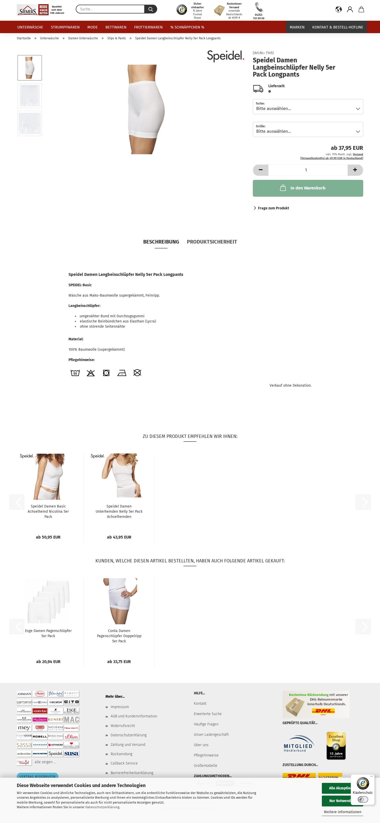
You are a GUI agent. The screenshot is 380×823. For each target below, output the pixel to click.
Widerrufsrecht (123, 726)
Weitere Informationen (342, 812)
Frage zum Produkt (273, 208)
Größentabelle (205, 765)
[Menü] (372, 777)
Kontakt (200, 703)
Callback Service (124, 763)
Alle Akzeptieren (342, 788)
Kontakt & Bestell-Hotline (337, 27)
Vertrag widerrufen (38, 776)
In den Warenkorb (308, 188)
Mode (92, 27)
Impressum (120, 707)
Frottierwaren (148, 27)
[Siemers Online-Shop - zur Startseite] (42, 9)
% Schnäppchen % (187, 27)
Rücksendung (121, 754)
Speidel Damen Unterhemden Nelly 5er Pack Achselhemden (119, 511)
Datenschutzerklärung (102, 807)
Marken (297, 27)
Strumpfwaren (65, 27)
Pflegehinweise (206, 755)
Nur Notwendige (342, 801)
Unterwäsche (30, 27)
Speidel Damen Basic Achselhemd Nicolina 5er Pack (48, 511)
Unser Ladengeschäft (211, 734)
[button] (338, 10)
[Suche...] (150, 9)
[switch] (363, 799)
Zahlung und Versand (128, 745)
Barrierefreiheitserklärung (132, 773)
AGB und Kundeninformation (134, 716)
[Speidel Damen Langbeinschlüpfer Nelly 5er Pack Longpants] (146, 109)
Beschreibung (161, 242)
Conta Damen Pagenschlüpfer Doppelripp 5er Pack (119, 636)
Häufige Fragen (206, 724)
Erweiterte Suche (208, 714)
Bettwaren (115, 27)
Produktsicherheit (212, 242)
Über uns (201, 745)
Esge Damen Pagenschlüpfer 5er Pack (48, 633)
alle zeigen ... (45, 762)
